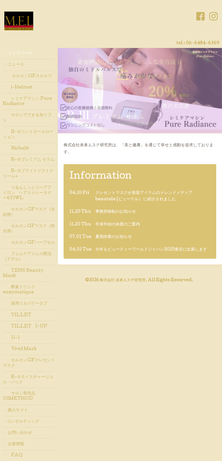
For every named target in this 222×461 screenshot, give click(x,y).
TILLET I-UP (25, 326)
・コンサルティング (21, 421)
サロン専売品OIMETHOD (19, 396)
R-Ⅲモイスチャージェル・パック (28, 380)
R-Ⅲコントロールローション (28, 135)
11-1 (11, 338)
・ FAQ (13, 455)
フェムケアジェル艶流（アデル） (27, 257)
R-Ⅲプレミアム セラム (28, 160)
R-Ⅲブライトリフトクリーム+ (28, 174)
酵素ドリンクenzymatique (19, 290)
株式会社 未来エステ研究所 (123, 280)
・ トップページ (17, 53)
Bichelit (16, 148)
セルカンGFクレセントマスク (29, 363)
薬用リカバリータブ (25, 303)
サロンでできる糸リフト (27, 118)
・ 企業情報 (13, 444)
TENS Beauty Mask (23, 273)
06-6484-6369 (202, 43)
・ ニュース (13, 64)
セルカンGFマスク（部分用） (29, 229)
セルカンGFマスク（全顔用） (29, 212)
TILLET (17, 315)
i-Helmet (18, 87)
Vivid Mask (20, 349)
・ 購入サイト (15, 410)
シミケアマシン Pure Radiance (27, 101)
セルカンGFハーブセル (29, 242)
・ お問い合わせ (17, 433)
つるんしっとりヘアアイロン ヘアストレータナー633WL (27, 193)
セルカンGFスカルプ (27, 76)
